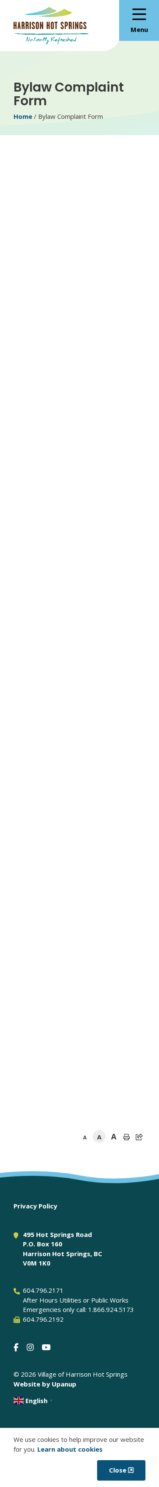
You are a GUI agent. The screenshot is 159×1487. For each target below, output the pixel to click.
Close (117, 1470)
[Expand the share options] (139, 1136)
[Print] (126, 1136)
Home (23, 116)
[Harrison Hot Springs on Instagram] (30, 1347)
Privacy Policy (35, 1206)
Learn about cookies (70, 1449)
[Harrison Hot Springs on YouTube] (46, 1347)
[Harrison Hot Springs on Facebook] (16, 1347)
